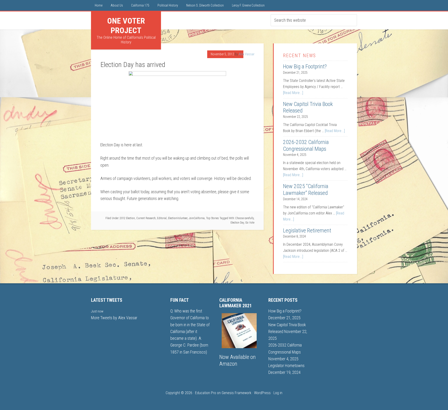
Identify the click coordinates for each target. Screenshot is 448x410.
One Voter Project (126, 25)
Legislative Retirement (307, 230)
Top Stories (212, 218)
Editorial (162, 218)
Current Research (146, 218)
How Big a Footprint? (305, 66)
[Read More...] (293, 93)
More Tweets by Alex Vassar (114, 317)
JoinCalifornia (197, 218)
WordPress (262, 393)
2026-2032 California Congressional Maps (306, 145)
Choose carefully (244, 218)
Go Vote (249, 222)
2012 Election (127, 218)
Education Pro (205, 393)
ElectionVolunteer (177, 218)
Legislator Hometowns (286, 365)
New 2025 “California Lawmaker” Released (305, 189)
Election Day (237, 222)
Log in (277, 393)
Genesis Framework (236, 393)
